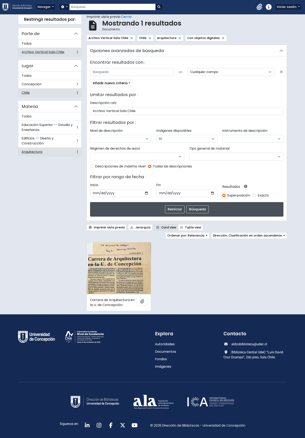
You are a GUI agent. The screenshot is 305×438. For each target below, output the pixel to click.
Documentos (165, 351)
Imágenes (163, 366)
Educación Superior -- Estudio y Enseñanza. (49, 127)
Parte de (31, 34)
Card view (168, 227)
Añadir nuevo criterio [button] (110, 83)
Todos (27, 43)
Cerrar (126, 16)
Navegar (44, 7)
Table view (192, 227)
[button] (259, 7)
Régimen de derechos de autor (115, 148)
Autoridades (165, 344)
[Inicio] (19, 7)
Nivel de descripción (106, 130)
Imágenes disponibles (174, 130)
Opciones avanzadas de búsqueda (127, 51)
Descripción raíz (103, 102)
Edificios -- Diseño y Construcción (49, 141)
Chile (49, 93)
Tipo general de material (209, 148)
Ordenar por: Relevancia (186, 235)
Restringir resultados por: (50, 19)
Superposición (238, 195)
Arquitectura (49, 152)
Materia (30, 106)
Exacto (263, 195)
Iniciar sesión (287, 7)
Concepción (49, 85)
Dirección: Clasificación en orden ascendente (248, 235)
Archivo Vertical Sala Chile (49, 53)
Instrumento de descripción (244, 130)
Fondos (161, 359)
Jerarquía (142, 227)
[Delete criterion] (281, 72)
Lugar (27, 66)
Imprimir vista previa (109, 227)
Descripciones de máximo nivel (120, 166)
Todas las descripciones (172, 166)
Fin (158, 185)
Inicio (94, 185)
